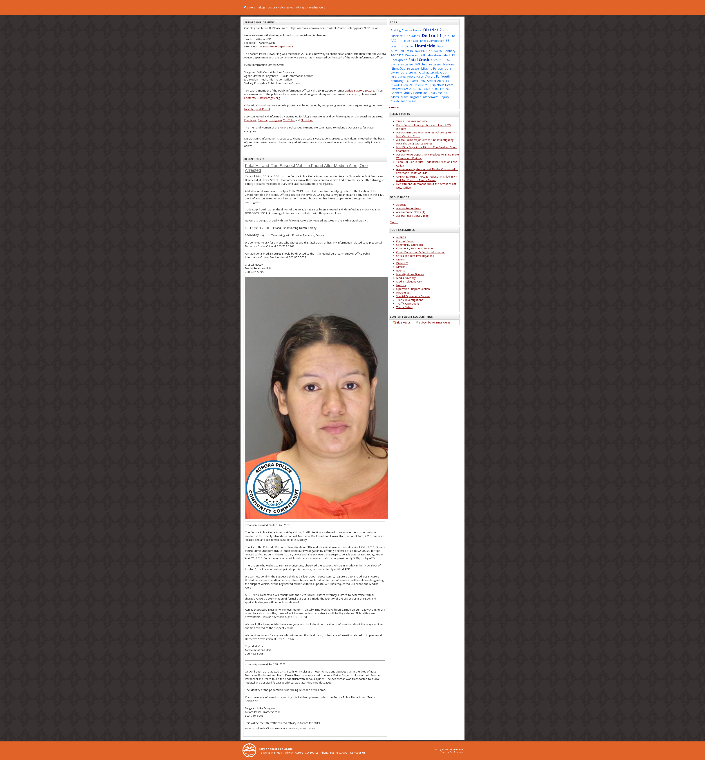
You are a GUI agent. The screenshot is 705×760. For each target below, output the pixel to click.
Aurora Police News (280, 7)
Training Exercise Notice (406, 30)
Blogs (261, 7)
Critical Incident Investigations (415, 255)
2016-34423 (431, 97)
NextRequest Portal (257, 109)
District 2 (432, 29)
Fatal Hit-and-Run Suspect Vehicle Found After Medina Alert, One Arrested (306, 168)
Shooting (397, 80)
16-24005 (413, 36)
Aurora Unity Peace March (407, 76)
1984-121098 (441, 89)
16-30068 (411, 81)
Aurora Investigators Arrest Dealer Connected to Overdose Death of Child (427, 171)
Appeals (401, 204)
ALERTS (401, 237)
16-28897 (435, 64)
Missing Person (432, 68)
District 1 (432, 35)
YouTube (289, 120)
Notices (401, 285)
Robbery (449, 51)
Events (400, 270)
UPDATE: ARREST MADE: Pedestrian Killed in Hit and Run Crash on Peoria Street (426, 178)
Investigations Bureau (410, 274)
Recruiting (402, 292)
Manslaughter (411, 97)
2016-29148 (409, 72)
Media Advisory (406, 278)
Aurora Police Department (276, 46)
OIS (445, 30)
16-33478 (423, 89)
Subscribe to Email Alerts (435, 322)
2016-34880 (409, 101)
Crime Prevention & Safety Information (420, 252)
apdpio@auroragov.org (359, 90)
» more (394, 107)
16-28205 (413, 68)
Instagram (275, 120)
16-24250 (406, 46)
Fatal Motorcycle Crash (433, 72)
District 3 (398, 36)
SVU (422, 81)
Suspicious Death (441, 85)
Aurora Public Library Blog (412, 215)
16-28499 (407, 64)
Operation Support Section (413, 289)
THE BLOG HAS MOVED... (412, 121)
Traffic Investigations (409, 300)
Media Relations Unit (409, 281)
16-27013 (437, 60)
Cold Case (435, 93)
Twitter (262, 120)
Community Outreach (409, 244)
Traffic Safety (404, 307)
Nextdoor (307, 120)
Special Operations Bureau (413, 296)
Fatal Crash (418, 59)
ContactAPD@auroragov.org (262, 98)
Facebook (250, 120)
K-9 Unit (421, 64)
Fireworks (411, 55)
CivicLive (458, 752)
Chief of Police (405, 241)
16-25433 (397, 55)
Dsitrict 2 (421, 85)
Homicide (425, 46)
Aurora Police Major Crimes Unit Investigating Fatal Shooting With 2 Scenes (425, 141)
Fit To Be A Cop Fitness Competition (421, 40)
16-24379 (421, 51)
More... (394, 222)
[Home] (250, 756)
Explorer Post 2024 (403, 89)
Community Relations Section (414, 248)
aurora (251, 7)
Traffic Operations (408, 303)
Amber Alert (435, 80)
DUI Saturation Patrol (435, 55)
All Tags (301, 7)
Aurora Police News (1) (410, 212)
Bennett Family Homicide (409, 93)
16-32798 (407, 85)
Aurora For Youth (437, 76)
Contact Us (358, 752)
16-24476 (435, 51)
